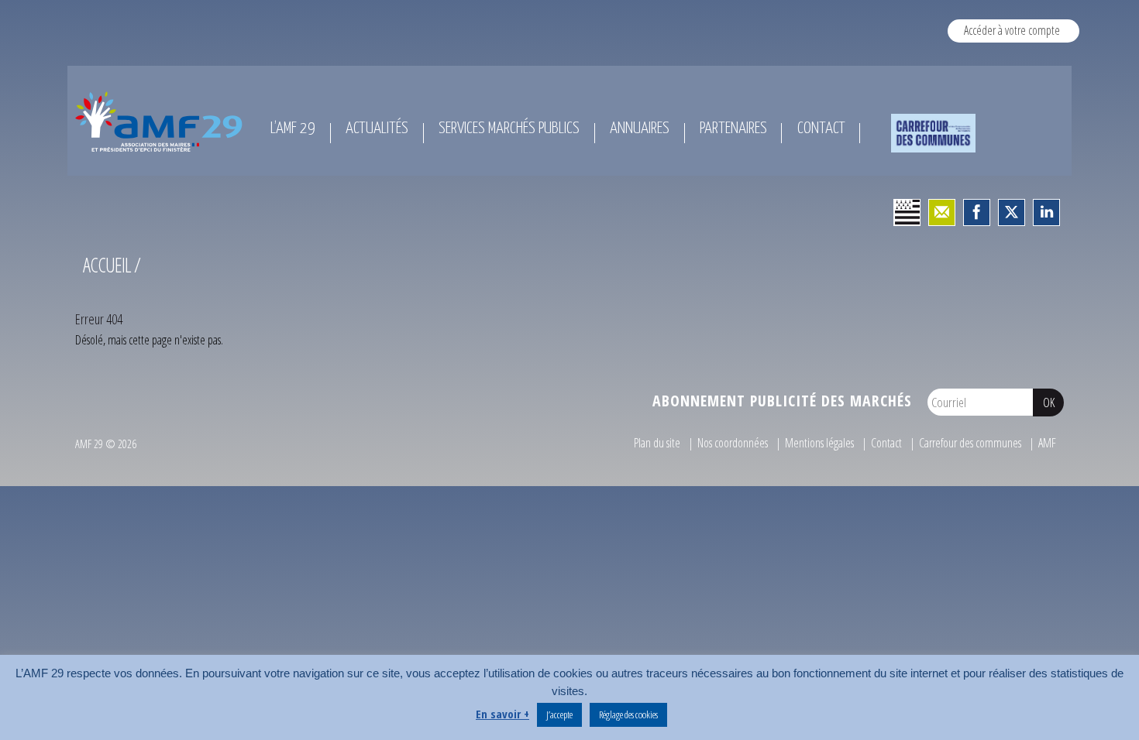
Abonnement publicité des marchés (782, 400)
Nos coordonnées (732, 442)
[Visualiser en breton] (907, 212)
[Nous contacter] (942, 212)
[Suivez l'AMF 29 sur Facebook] (976, 212)
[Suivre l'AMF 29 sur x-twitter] (1011, 212)
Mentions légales (819, 442)
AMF (1047, 442)
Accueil (107, 265)
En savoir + (502, 713)
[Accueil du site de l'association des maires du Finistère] (161, 121)
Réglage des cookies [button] (628, 714)
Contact (886, 442)
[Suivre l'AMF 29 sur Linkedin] (1046, 212)
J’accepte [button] (559, 714)
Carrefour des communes (970, 442)
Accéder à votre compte (1012, 30)
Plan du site (657, 442)
